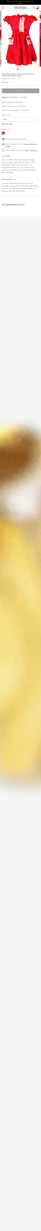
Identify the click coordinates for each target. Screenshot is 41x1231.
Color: (6, 129)
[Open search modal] (34, 8)
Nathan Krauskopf (9, 78)
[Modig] (20, 8)
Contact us (34, 150)
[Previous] (3, 2)
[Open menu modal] (3, 8)
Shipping (5, 97)
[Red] (3, 133)
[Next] (38, 2)
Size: (6, 115)
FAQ (26, 150)
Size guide (8, 124)
